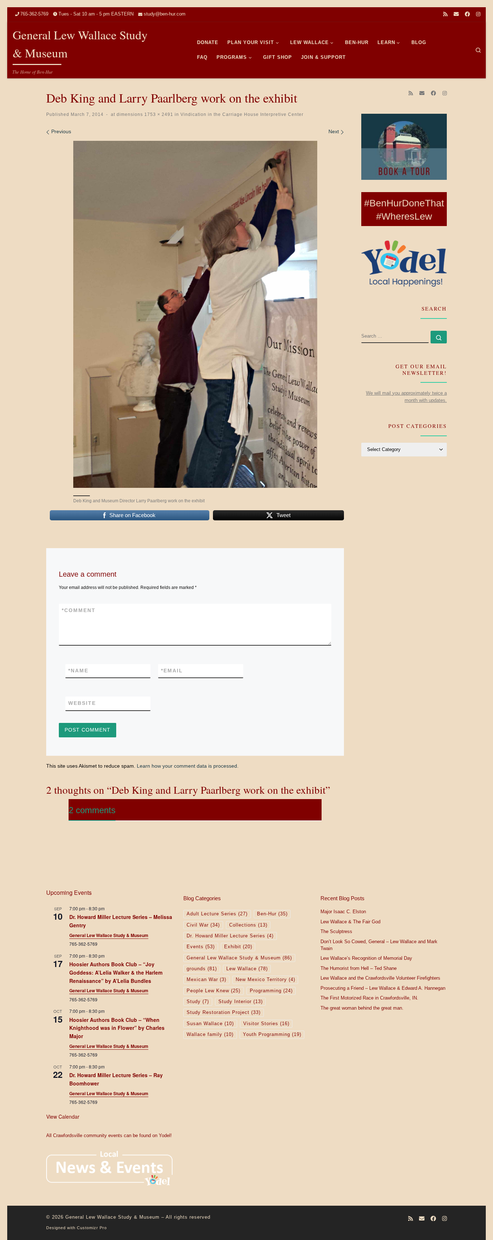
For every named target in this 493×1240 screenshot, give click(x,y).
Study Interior (240, 1001)
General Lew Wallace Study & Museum (108, 935)
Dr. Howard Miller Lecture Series (230, 935)
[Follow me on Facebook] (467, 14)
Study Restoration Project (224, 1012)
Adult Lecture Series (217, 913)
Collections (248, 925)
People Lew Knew (213, 990)
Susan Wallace (210, 1023)
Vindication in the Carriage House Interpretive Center (241, 114)
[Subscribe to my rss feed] (445, 14)
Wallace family (210, 1034)
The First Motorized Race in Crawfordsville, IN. (369, 998)
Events (201, 946)
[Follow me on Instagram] (478, 14)
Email (172, 670)
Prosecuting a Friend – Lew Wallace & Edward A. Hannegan (382, 988)
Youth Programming (272, 1034)
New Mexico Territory (265, 979)
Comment (79, 610)
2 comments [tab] (92, 810)
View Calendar (62, 1116)
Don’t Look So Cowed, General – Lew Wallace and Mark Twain (378, 945)
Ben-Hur (272, 913)
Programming (271, 990)
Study (198, 1001)
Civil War (203, 925)
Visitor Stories (266, 1023)
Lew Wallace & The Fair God (350, 921)
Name (78, 670)
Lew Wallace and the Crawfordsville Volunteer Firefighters (380, 978)
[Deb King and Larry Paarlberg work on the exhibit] (195, 314)
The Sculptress (336, 931)
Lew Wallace (247, 968)
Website (82, 703)
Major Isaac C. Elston (343, 911)
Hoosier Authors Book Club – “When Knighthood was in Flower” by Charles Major (117, 1028)
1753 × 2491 (158, 114)
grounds (202, 968)
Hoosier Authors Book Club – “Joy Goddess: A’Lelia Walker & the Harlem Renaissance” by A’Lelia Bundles (115, 972)
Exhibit (238, 946)
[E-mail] (456, 14)
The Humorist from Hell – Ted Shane (358, 968)
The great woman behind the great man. (361, 1008)
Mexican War (206, 979)
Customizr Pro (92, 1228)
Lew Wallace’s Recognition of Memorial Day (366, 958)
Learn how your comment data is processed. (188, 766)
